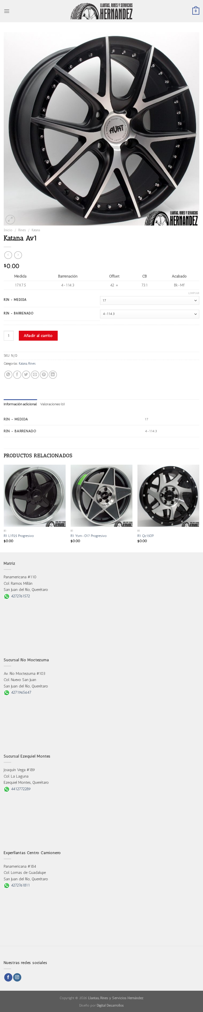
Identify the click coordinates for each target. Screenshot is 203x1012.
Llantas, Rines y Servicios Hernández (115, 998)
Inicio (8, 230)
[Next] (199, 508)
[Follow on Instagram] (17, 977)
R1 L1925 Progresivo (19, 535)
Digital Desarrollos (110, 1005)
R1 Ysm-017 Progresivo (89, 535)
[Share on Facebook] (17, 375)
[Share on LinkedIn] (53, 375)
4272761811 (20, 885)
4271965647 (20, 692)
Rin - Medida (15, 300)
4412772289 (20, 788)
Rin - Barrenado (19, 313)
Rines (22, 230)
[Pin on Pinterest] (44, 375)
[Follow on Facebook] (8, 977)
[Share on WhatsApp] (8, 375)
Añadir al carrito (38, 335)
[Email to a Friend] (35, 375)
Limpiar (193, 293)
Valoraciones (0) (52, 404)
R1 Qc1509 (145, 535)
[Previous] (4, 508)
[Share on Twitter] (26, 375)
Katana (36, 230)
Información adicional (20, 404)
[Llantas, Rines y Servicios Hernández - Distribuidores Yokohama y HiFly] (101, 11)
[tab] (20, 404)
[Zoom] (10, 220)
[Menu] (7, 11)
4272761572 (20, 596)
